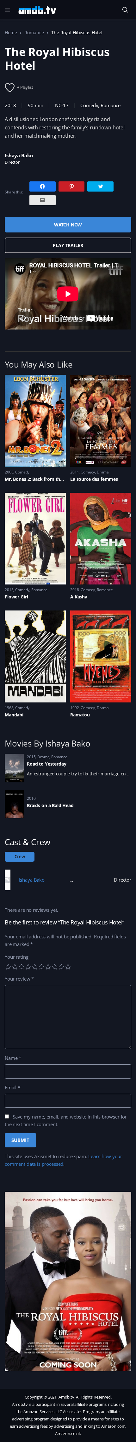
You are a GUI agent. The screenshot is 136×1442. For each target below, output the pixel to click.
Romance (34, 32)
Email (12, 1087)
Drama (103, 472)
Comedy (89, 105)
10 (68, 966)
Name (13, 1058)
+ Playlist (25, 87)
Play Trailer (68, 245)
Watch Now (68, 225)
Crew (20, 856)
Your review (19, 978)
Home (11, 32)
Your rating (16, 957)
